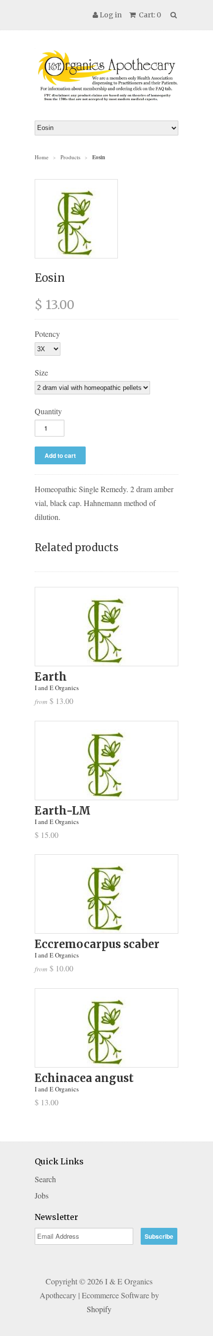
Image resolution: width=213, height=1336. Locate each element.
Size (41, 372)
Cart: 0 (149, 14)
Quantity (48, 411)
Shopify (99, 1309)
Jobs (42, 1195)
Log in (111, 14)
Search (45, 1179)
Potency (47, 333)
